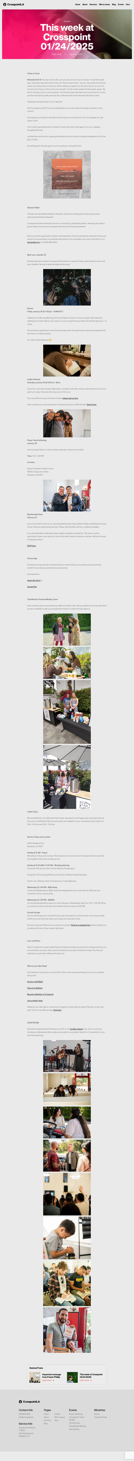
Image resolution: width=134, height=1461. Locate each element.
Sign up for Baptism (35, 988)
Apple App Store (33, 580)
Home (77, 4)
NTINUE (40, 982)
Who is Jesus (104, 4)
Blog (114, 4)
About (84, 4)
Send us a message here (80, 925)
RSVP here (31, 546)
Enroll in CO (32, 982)
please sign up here (70, 398)
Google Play (32, 587)
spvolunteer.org (33, 242)
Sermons (93, 4)
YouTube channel (76, 1029)
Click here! (57, 1010)
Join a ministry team (35, 1001)
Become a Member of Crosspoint (40, 994)
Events (121, 4)
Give (128, 4)
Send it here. (92, 405)
